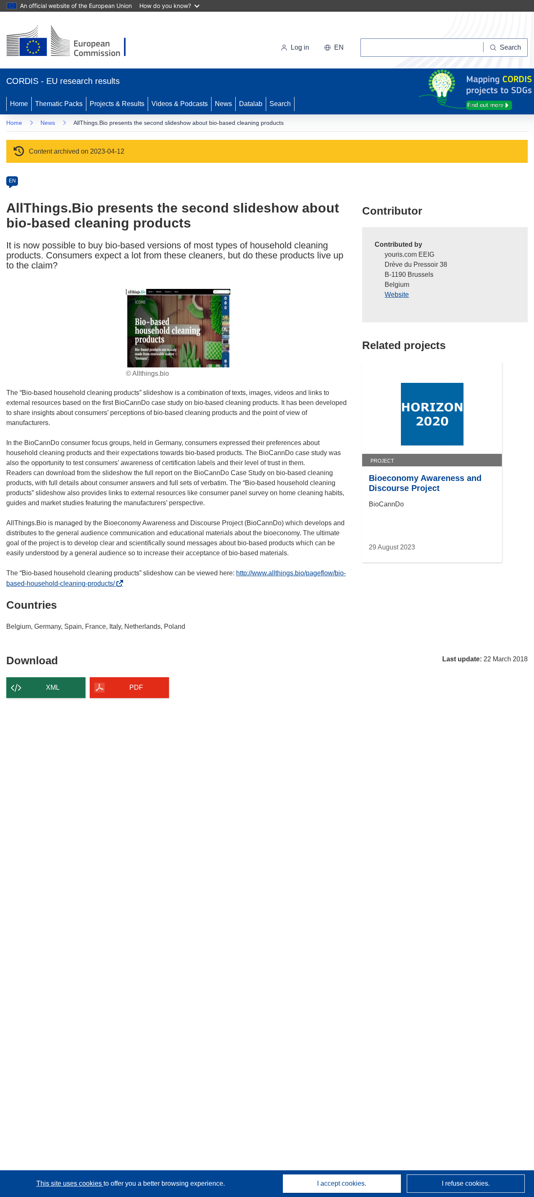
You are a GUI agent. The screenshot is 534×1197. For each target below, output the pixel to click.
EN (12, 181)
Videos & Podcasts (179, 103)
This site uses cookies (69, 1183)
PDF (136, 687)
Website (397, 294)
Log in (300, 47)
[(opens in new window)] (73, 41)
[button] (333, 47)
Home (19, 103)
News (223, 103)
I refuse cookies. (466, 1183)
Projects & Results (117, 103)
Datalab (250, 103)
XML (53, 687)
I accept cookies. (341, 1183)
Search (280, 103)
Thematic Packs (59, 103)
